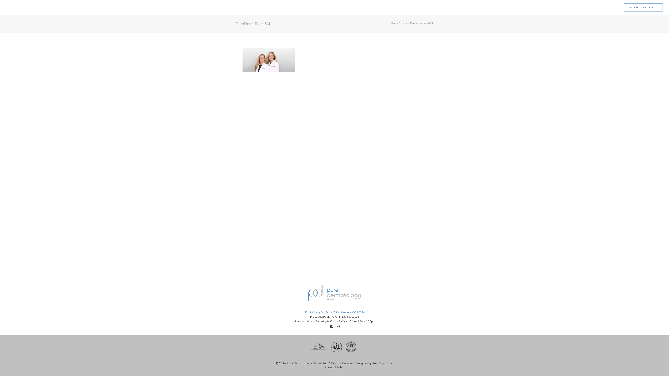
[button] (332, 327)
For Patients (608, 7)
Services (541, 7)
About (521, 7)
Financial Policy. (334, 367)
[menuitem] (508, 7)
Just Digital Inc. (382, 363)
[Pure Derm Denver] (34, 7)
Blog (561, 7)
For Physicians (581, 7)
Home (507, 7)
